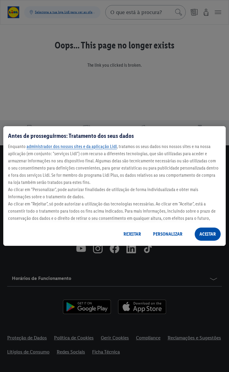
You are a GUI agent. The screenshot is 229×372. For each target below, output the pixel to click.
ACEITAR (207, 234)
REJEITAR (132, 234)
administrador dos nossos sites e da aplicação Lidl (72, 146)
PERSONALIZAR (167, 234)
